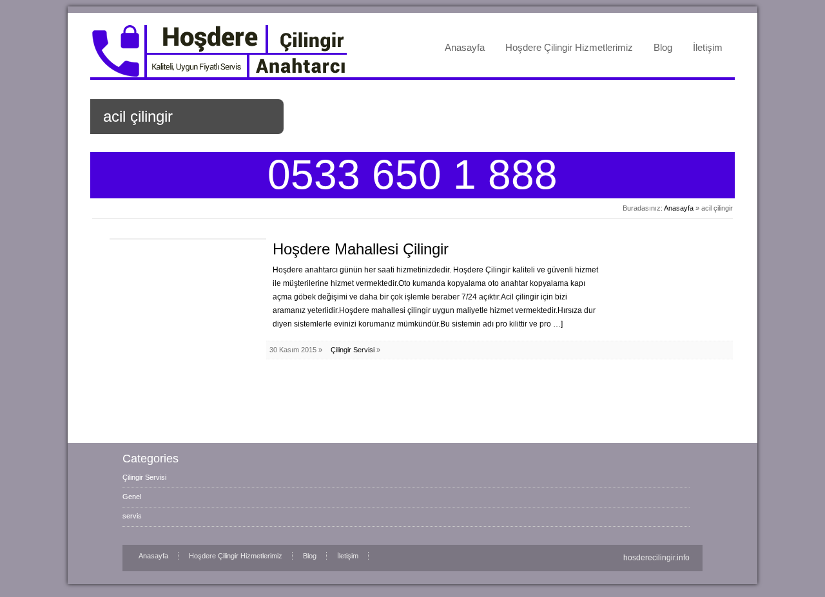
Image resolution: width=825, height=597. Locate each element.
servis (132, 516)
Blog (663, 47)
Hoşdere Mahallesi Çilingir (361, 249)
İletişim (708, 47)
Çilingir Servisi (352, 350)
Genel (131, 496)
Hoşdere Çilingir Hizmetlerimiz (569, 47)
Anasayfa (465, 47)
